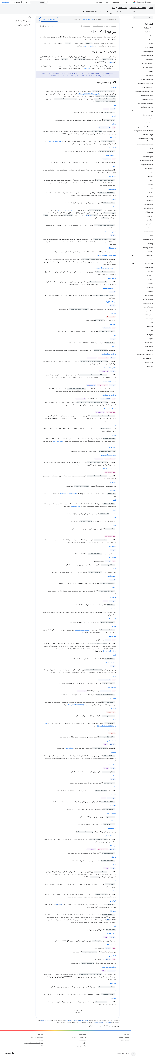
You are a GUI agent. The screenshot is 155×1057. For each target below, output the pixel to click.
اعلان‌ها (114, 587)
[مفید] (43, 26)
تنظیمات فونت (112, 482)
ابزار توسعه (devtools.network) (106, 268)
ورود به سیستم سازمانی (109, 381)
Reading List (69, 748)
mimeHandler (111, 576)
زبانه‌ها (114, 881)
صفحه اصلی (113, 26)
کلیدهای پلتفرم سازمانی (109, 408)
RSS (42, 1046)
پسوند (114, 435)
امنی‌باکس (113, 608)
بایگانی (84, 1043)
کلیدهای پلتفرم (112, 636)
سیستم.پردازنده (111, 813)
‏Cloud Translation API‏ (88, 19)
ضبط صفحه (112, 618)
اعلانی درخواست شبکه (109, 232)
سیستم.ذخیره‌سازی (110, 836)
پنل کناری (113, 794)
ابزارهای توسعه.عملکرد (109, 288)
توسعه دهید (134, 11)
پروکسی (113, 719)
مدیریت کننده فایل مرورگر (108, 455)
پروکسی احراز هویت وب (109, 967)
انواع (114, 926)
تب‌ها (114, 864)
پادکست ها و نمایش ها (81, 1046)
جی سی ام (113, 490)
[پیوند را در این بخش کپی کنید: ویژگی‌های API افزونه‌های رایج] (90, 52)
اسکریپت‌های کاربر (111, 933)
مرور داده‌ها (112, 147)
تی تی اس (113, 901)
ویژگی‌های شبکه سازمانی (109, 395)
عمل (114, 105)
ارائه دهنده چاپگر (111, 662)
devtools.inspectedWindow (106, 255)
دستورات (113, 166)
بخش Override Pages (54, 141)
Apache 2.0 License (45, 1020)
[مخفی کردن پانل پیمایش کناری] (133, 1054)
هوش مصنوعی (118, 11)
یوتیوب (41, 1040)
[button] (143, 291)
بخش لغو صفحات (75, 506)
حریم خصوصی (111, 698)
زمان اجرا (113, 752)
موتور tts (113, 911)
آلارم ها (114, 116)
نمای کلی (151, 11)
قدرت (114, 655)
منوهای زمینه (112, 189)
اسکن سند (113, 324)
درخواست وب (112, 991)
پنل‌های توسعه (112, 278)
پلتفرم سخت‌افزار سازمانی (109, 368)
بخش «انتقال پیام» (57, 441)
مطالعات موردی (115, 2)
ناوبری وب (113, 983)
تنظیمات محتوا (111, 176)
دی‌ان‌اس (113, 313)
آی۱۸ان (114, 510)
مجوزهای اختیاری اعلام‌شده (82, 630)
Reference (122, 8)
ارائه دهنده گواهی (111, 155)
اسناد (126, 2)
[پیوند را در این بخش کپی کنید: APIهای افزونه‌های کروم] (95, 82)
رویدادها (113, 425)
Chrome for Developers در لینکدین (33, 1043)
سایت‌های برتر (112, 891)
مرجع (110, 11)
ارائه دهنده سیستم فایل (109, 469)
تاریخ (114, 500)
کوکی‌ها (113, 199)
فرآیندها (113, 708)
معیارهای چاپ (112, 687)
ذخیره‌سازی (113, 805)
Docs (151, 8)
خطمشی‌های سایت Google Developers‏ (101, 1022)
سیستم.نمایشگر (111, 821)
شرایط (127, 1053)
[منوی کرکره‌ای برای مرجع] (107, 12)
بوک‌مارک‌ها (113, 137)
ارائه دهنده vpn (111, 945)
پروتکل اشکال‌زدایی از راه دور (65, 210)
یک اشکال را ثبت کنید (124, 1037)
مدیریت (113, 568)
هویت (114, 517)
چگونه (126, 11)
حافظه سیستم (112, 828)
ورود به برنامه (5, 2)
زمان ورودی (113, 533)
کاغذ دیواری (112, 956)
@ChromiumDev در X (37, 1037)
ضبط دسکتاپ (112, 248)
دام (115, 335)
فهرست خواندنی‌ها (111, 741)
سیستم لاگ (113, 846)
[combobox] (39, 2)
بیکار (114, 525)
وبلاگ (107, 2)
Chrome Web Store (91, 11)
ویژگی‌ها (113, 87)
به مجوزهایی (110, 62)
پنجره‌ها (113, 998)
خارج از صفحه (112, 597)
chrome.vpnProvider (109, 651)
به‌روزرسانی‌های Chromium (79, 1037)
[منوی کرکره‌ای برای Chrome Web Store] (83, 12)
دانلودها (113, 346)
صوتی (114, 124)
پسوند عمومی (112, 730)
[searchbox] (143, 17)
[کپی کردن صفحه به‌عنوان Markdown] (91, 31)
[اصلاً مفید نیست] (40, 26)
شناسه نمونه (112, 546)
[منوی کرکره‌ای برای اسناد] (123, 2)
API (113, 8)
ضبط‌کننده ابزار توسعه (109, 302)
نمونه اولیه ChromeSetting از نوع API (89, 94)
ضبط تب (113, 857)
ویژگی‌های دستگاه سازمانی (108, 354)
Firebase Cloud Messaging (68, 494)
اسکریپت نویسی (111, 764)
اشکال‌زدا (113, 206)
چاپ (114, 676)
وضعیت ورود (112, 557)
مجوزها (114, 626)
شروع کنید (142, 11)
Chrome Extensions (138, 8)
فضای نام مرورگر (88, 46)
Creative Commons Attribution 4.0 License (76, 1020)
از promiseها (87, 68)
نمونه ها (101, 11)
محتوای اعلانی (112, 222)
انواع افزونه (112, 447)
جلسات (114, 787)
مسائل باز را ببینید (125, 1040)
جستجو (114, 776)
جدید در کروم (99, 2)
